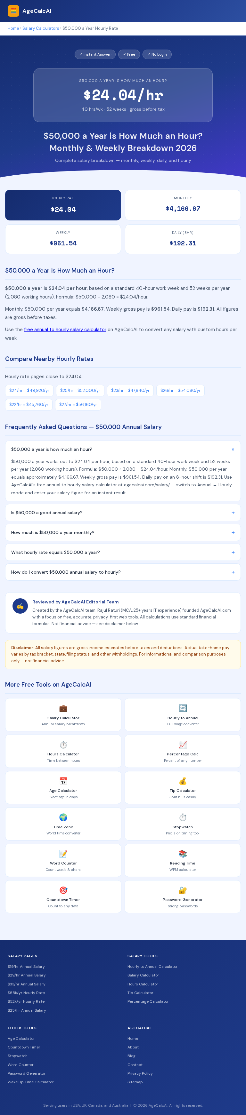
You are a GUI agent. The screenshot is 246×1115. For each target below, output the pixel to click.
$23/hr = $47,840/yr (130, 390)
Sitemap (135, 1082)
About (133, 1047)
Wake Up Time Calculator (31, 1082)
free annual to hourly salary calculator (65, 329)
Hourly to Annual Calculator (152, 966)
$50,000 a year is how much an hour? (124, 449)
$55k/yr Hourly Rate (26, 992)
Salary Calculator (143, 975)
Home (13, 28)
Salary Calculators (40, 28)
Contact (135, 1064)
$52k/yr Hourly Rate (26, 1001)
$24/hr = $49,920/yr (29, 390)
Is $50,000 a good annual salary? (123, 512)
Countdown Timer (24, 1047)
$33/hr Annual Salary (26, 984)
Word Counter (21, 1064)
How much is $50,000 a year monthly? (123, 532)
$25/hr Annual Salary (27, 1010)
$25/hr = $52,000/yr (80, 390)
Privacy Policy (140, 1073)
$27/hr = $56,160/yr (78, 404)
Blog (131, 1055)
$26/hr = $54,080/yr (180, 390)
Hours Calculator (142, 984)
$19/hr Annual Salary (26, 966)
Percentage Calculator (148, 1001)
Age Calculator (21, 1038)
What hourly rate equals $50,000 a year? (123, 552)
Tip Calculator (140, 992)
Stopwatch (18, 1055)
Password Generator (26, 1073)
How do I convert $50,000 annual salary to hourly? (123, 572)
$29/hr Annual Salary (27, 975)
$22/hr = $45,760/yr (28, 404)
